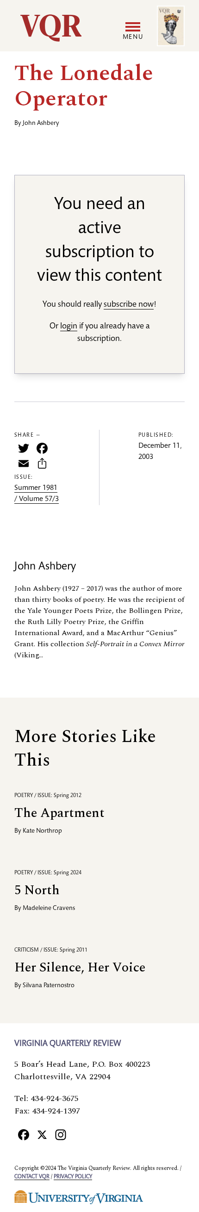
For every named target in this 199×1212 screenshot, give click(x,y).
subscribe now (129, 305)
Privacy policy (73, 1177)
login (68, 326)
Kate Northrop (42, 831)
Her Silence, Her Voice (79, 967)
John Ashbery (41, 123)
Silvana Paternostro (49, 986)
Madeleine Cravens (49, 908)
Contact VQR (32, 1177)
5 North (37, 890)
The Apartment (59, 813)
